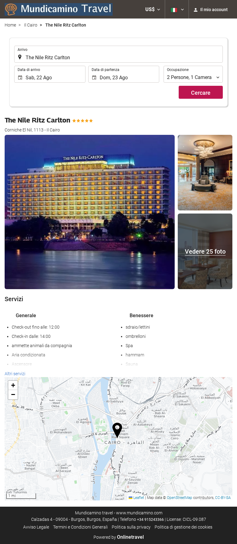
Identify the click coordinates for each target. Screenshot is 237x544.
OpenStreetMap (179, 498)
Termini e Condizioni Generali (80, 527)
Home (10, 25)
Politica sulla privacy (131, 527)
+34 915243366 (150, 519)
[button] (153, 9)
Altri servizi (15, 373)
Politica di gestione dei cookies (183, 527)
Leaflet (138, 498)
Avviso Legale (36, 527)
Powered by (119, 537)
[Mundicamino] (59, 9)
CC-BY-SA (223, 498)
